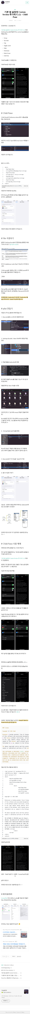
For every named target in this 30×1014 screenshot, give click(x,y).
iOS (15, 9)
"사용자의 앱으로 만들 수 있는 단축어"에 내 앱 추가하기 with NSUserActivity (10, 975)
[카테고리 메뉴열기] (27, 2)
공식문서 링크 (14, 244)
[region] (15, 175)
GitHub (3, 187)
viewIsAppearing (5, 967)
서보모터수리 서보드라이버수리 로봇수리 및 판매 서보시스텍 (10, 935)
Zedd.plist (4, 838)
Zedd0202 (7, 1)
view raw (26, 185)
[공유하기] (6, 956)
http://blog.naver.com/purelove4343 (11, 929)
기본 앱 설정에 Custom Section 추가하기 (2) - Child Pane (15, 14)
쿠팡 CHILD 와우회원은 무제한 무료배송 (14, 944)
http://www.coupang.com (8, 941)
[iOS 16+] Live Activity (7, 970)
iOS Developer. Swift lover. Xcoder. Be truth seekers (12, 996)
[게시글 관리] (8, 956)
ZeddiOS (4, 990)
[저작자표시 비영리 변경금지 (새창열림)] (19, 956)
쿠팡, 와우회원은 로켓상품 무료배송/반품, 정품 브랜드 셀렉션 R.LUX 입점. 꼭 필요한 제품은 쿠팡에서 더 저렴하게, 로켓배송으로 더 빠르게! (15, 947)
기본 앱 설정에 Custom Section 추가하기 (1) (13, 30)
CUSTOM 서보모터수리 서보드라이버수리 (9, 932)
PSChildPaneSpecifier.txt (8, 185)
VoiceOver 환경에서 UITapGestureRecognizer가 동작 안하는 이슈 (10, 978)
